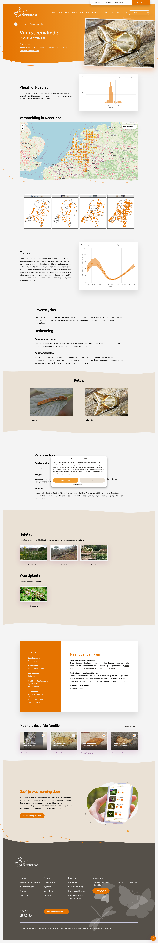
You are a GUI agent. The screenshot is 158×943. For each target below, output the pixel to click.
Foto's (65, 48)
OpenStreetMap (130, 123)
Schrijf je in (101, 891)
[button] (22, 125)
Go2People (60, 928)
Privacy (92, 928)
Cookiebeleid (77, 484)
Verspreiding (25, 48)
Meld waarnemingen (56, 912)
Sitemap (108, 928)
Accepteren (65, 480)
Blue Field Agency (82, 928)
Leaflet (125, 123)
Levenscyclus (39, 48)
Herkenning (54, 48)
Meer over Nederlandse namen (102, 669)
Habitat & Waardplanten (29, 51)
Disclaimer (100, 928)
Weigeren (92, 480)
